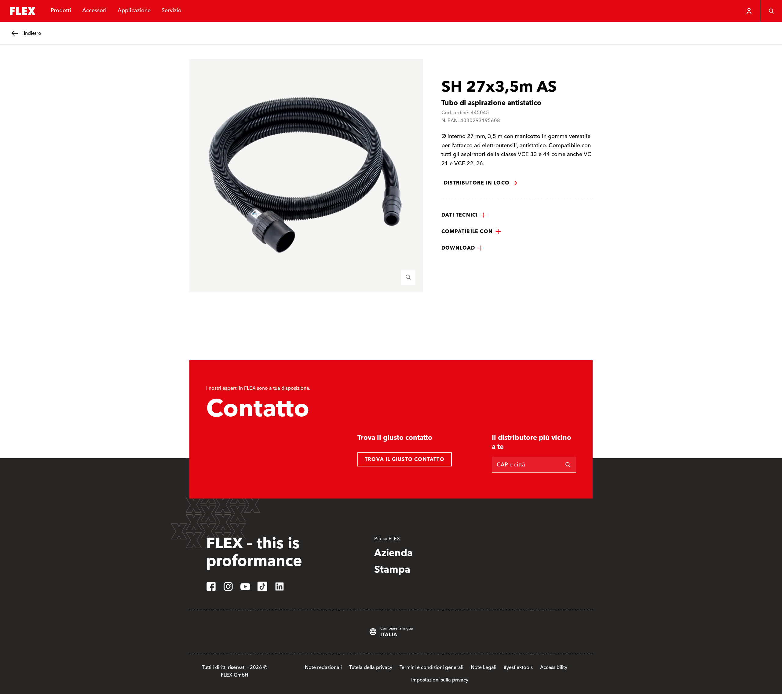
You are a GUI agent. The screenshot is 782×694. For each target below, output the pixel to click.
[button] (463, 215)
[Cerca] (771, 11)
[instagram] (228, 586)
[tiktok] (262, 586)
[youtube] (245, 586)
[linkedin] (279, 586)
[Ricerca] (568, 465)
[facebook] (211, 586)
